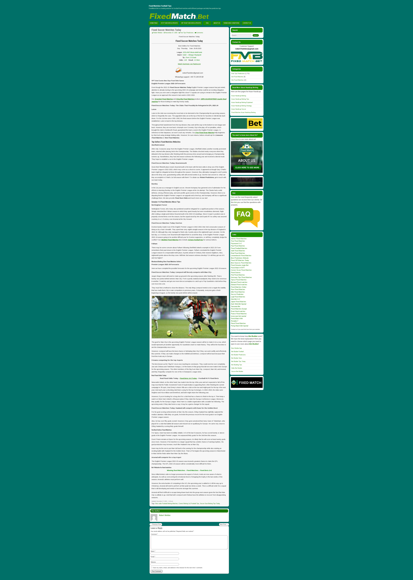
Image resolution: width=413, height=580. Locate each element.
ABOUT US (217, 23)
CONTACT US (247, 23)
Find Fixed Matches (238, 275)
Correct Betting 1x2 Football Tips (189, 503)
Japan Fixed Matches (238, 301)
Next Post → (224, 524)
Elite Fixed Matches (238, 292)
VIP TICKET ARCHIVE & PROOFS (191, 23)
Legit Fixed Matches (238, 297)
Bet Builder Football (237, 351)
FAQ (207, 23)
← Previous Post (155, 524)
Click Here (235, 139)
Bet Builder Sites (236, 358)
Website (153, 562)
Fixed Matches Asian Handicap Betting (243, 112)
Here (233, 197)
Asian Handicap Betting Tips (240, 99)
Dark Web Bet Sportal (238, 304)
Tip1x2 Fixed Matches (239, 280)
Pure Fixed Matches (238, 289)
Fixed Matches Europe (239, 309)
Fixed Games (235, 272)
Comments (199, 32)
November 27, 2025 (171, 32)
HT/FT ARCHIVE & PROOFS (169, 23)
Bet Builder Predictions (238, 355)
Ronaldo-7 (234, 321)
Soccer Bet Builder (237, 371)
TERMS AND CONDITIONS (231, 23)
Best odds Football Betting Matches (166, 503)
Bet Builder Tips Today (238, 361)
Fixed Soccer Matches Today (166, 29)
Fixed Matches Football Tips (160, 6)
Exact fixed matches (238, 311)
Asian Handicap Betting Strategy (241, 106)
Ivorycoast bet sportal (238, 316)
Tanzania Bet (235, 306)
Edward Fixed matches (239, 284)
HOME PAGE (154, 23)
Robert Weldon (157, 32)
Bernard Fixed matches (239, 282)
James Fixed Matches (239, 239)
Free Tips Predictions (186, 32)
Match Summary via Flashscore (189, 64)
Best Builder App (236, 348)
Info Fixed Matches (237, 80)
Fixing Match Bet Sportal (239, 326)
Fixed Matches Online (238, 287)
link (235, 202)
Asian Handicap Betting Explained (242, 102)
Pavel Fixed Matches (238, 323)
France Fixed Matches (239, 314)
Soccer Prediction (237, 294)
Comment (154, 534)
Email (153, 556)
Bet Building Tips (236, 365)
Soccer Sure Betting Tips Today (210, 503)
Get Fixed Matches (237, 77)
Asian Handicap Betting (238, 96)
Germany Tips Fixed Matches (241, 277)
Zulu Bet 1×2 (235, 299)
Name (153, 551)
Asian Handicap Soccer (238, 109)
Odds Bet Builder (236, 368)
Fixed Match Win (237, 318)
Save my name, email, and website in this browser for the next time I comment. (178, 567)
